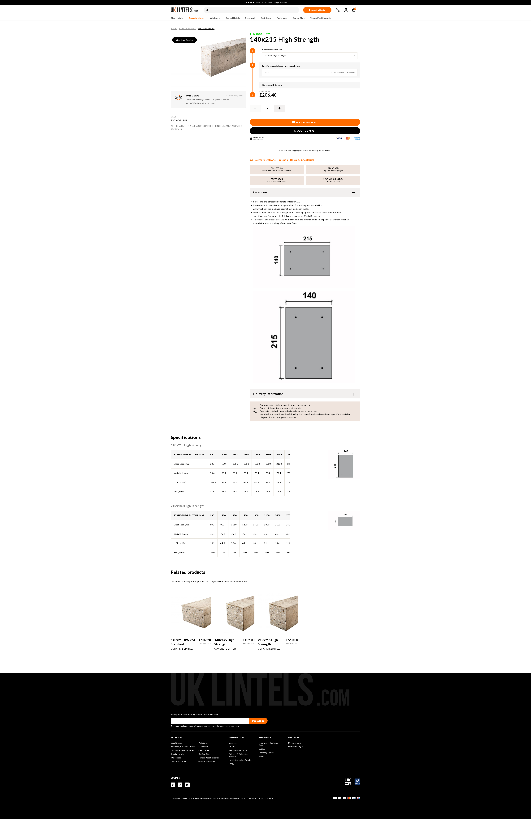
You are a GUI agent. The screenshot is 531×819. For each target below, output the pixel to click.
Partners (293, 737)
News (261, 756)
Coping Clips (298, 18)
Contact (232, 743)
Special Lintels (233, 18)
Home (174, 28)
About (232, 746)
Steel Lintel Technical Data (268, 744)
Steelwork (250, 18)
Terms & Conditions (238, 750)
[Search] (207, 10)
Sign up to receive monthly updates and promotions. (195, 714)
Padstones (282, 18)
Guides (262, 749)
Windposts (215, 18)
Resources (265, 737)
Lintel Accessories (206, 761)
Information (236, 737)
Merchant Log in (295, 746)
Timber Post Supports (320, 18)
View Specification (184, 40)
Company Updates (267, 752)
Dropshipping (294, 743)
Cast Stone (266, 18)
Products (177, 737)
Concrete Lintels (196, 18)
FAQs (231, 764)
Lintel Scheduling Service (240, 760)
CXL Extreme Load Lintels (182, 750)
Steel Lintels (177, 18)
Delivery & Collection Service (238, 755)
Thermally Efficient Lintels (183, 746)
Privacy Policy (206, 726)
